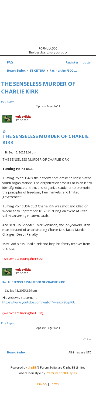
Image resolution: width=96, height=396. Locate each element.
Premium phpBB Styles (61, 373)
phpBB (32, 367)
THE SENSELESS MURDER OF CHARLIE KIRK (38, 87)
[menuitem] (9, 62)
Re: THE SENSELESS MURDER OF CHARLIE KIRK (33, 282)
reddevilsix (23, 117)
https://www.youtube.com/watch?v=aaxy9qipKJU (38, 302)
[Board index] (48, 23)
